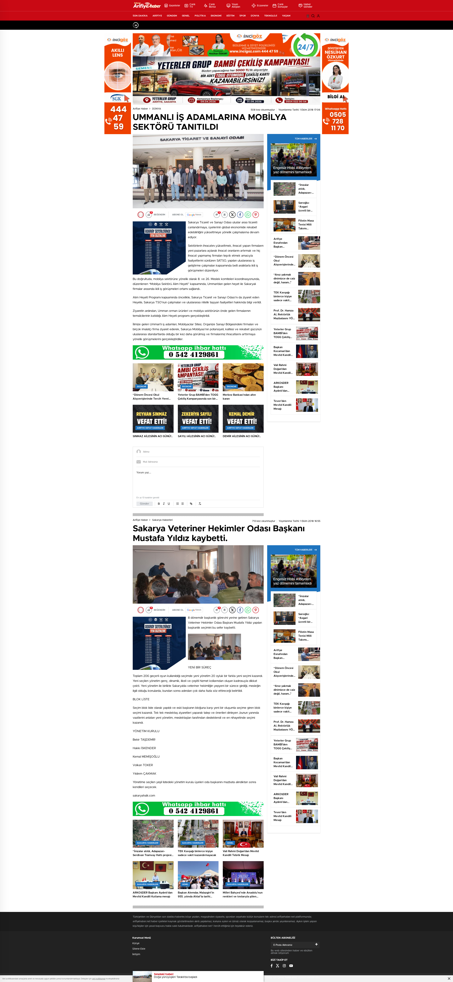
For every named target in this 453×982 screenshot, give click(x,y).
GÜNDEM (172, 16)
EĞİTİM (230, 16)
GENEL (186, 16)
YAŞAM (286, 16)
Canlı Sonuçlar (283, 5)
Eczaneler (262, 5)
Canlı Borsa (212, 5)
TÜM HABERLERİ (303, 139)
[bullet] (182, 504)
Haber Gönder (308, 5)
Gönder (144, 503)
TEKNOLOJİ (270, 16)
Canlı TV (192, 5)
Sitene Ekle (138, 949)
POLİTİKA (200, 16)
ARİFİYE (157, 16)
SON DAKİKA (140, 16)
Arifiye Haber (140, 109)
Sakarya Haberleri (162, 520)
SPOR (242, 16)
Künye (135, 943)
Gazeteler (174, 5)
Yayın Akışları (236, 5)
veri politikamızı (98, 979)
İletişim (136, 954)
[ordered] (177, 504)
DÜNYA (255, 16)
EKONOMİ (216, 16)
